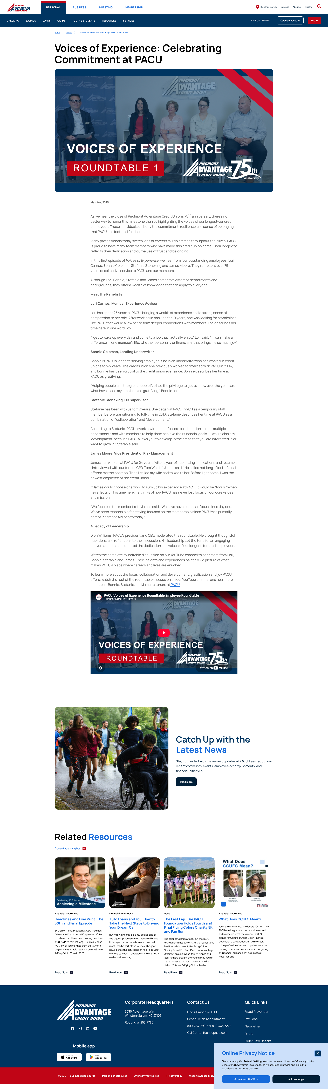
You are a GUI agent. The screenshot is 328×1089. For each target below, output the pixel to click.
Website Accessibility (201, 1075)
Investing (106, 7)
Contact (285, 6)
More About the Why (246, 1079)
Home (57, 32)
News (69, 32)
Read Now (61, 972)
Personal (53, 7)
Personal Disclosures (114, 1075)
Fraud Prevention (257, 1011)
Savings (31, 20)
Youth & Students (83, 20)
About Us (297, 6)
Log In (314, 20)
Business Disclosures (82, 1075)
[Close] (318, 1053)
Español (309, 6)
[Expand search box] (319, 7)
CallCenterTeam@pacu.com (207, 1033)
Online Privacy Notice (146, 1075)
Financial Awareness (66, 913)
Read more (186, 781)
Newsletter (252, 1026)
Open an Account (290, 20)
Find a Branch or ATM (202, 1012)
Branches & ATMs (269, 6)
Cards (61, 20)
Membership (134, 7)
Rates (249, 1034)
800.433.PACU (197, 1026)
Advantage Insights (67, 848)
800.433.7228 (221, 1026)
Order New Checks (258, 1041)
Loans (47, 20)
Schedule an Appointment (206, 1019)
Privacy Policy (174, 1075)
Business (79, 7)
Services (128, 20)
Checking (13, 20)
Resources (109, 20)
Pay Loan (251, 1019)
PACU (175, 584)
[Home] (18, 7)
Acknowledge (296, 1079)
